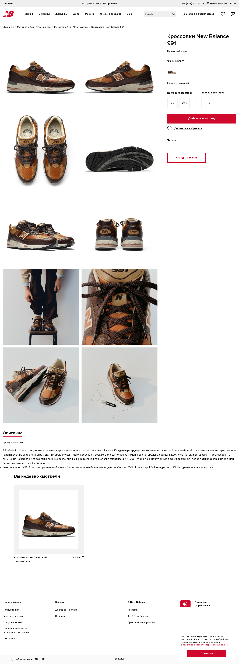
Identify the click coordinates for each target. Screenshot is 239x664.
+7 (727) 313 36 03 (193, 3)
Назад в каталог (186, 157)
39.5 (184, 102)
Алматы (7, 3)
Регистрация (206, 13)
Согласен (207, 653)
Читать (171, 140)
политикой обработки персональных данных (205, 645)
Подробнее (110, 3)
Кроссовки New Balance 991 (31, 557)
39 (172, 102)
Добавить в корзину (201, 118)
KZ (43, 659)
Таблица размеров (213, 92)
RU (36, 659)
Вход (192, 13)
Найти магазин (218, 3)
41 (196, 102)
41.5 (208, 102)
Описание (12, 433)
